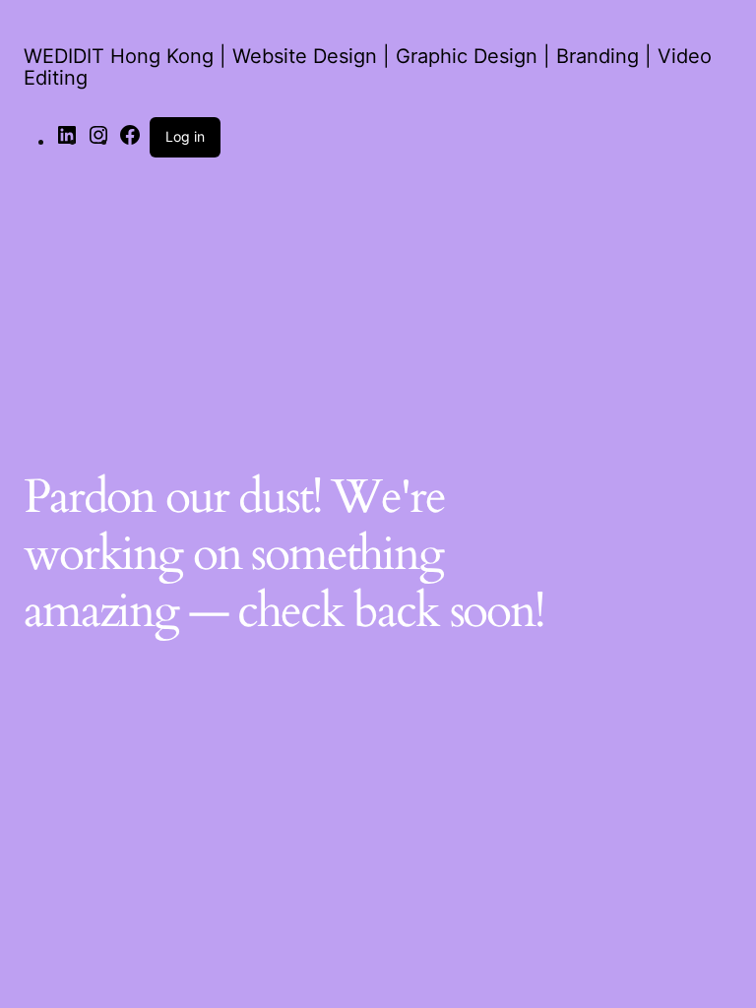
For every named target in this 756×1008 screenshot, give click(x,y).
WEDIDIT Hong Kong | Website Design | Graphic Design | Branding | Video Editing (368, 67)
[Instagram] (98, 141)
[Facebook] (130, 141)
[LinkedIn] (67, 141)
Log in (185, 136)
